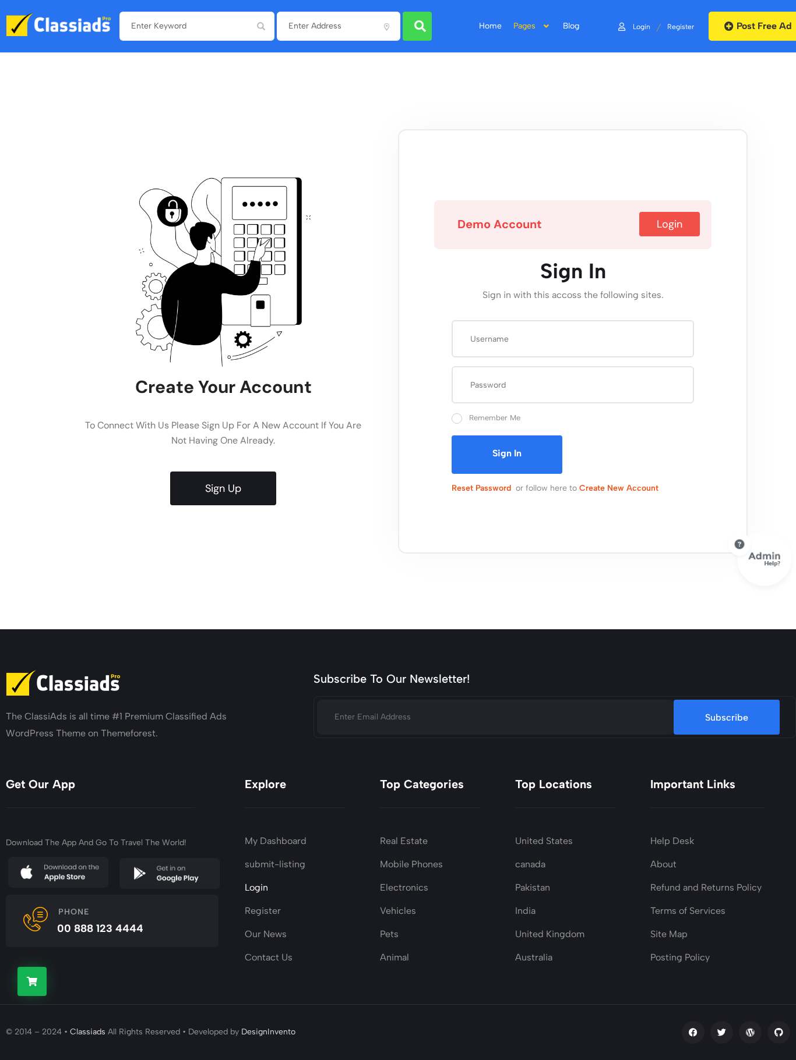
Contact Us (269, 957)
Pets (389, 934)
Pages (524, 26)
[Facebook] (693, 1032)
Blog (571, 26)
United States (544, 840)
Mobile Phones (411, 864)
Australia (533, 957)
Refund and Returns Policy (706, 887)
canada (530, 864)
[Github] (778, 1032)
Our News (266, 934)
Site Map (669, 934)
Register (680, 26)
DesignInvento (268, 1032)
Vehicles (398, 910)
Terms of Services (687, 910)
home (490, 26)
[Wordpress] (750, 1032)
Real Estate (404, 840)
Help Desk (672, 840)
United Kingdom (549, 934)
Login (641, 26)
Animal (394, 957)
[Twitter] (721, 1032)
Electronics (404, 887)
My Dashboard (276, 840)
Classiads (87, 1032)
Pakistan (532, 887)
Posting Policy (680, 957)
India (525, 910)
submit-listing (275, 864)
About (663, 864)
